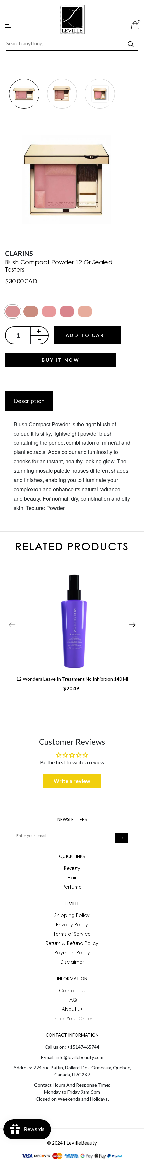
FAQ (72, 1000)
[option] (24, 94)
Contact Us (72, 991)
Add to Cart (87, 335)
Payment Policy (72, 953)
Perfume (72, 887)
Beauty (72, 869)
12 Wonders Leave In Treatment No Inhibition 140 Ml (72, 679)
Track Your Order (72, 1019)
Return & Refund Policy (72, 944)
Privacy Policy (72, 925)
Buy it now (61, 360)
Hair (72, 878)
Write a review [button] (72, 781)
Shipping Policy (72, 916)
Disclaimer (72, 962)
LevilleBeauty (81, 1143)
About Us (72, 1010)
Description (29, 400)
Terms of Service (72, 934)
